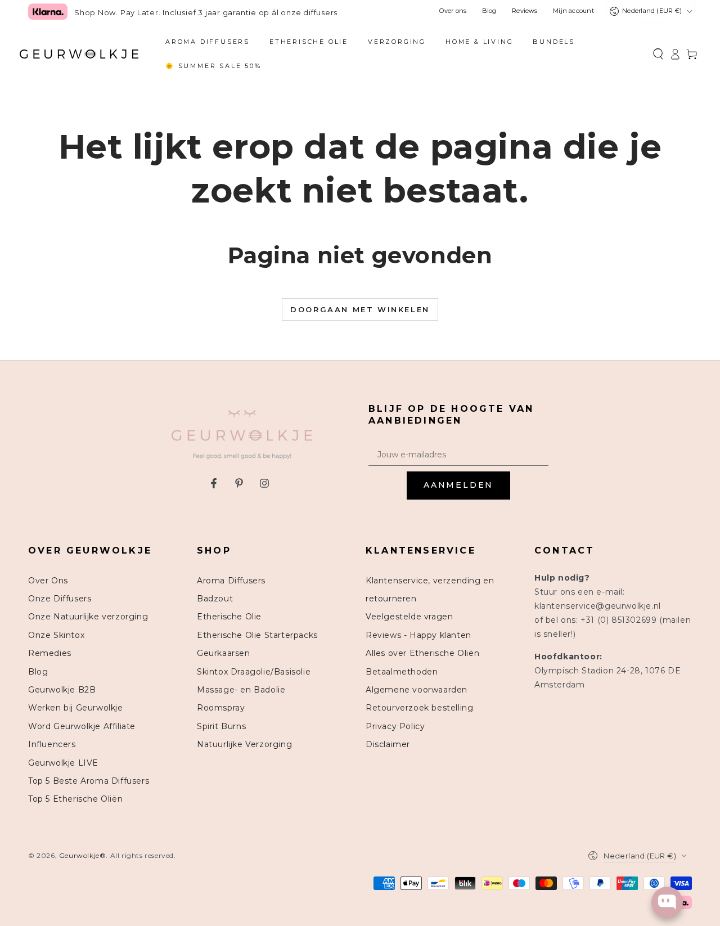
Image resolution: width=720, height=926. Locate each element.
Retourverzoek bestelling (419, 708)
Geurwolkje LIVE (63, 763)
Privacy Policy (395, 726)
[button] (658, 54)
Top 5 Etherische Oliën (75, 799)
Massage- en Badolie (241, 690)
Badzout (215, 599)
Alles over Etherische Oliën (422, 653)
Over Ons (48, 581)
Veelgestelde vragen (409, 617)
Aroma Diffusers (231, 581)
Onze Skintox (56, 635)
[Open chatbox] (667, 902)
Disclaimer (388, 744)
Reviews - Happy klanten (418, 635)
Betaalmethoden (402, 672)
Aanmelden (458, 485)
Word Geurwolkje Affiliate (82, 726)
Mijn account (573, 11)
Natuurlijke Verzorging (244, 744)
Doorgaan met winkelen (360, 309)
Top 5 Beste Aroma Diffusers (88, 781)
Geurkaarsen (223, 653)
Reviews (525, 11)
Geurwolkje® (82, 855)
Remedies (49, 653)
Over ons (452, 11)
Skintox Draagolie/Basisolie (253, 672)
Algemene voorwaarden (416, 690)
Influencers (52, 744)
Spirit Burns (221, 726)
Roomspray (221, 708)
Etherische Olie (229, 617)
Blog (489, 11)
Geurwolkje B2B (62, 690)
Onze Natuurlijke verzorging (88, 617)
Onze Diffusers (59, 599)
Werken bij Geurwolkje (75, 708)
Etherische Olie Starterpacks (257, 635)
